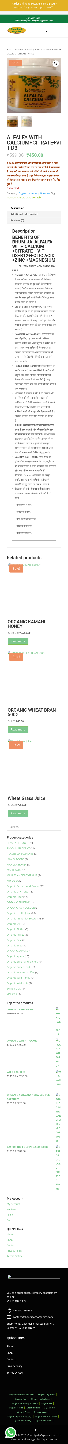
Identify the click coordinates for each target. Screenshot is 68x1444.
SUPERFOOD (14, 988)
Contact (11, 1245)
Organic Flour (15, 896)
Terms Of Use (15, 1256)
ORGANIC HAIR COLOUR (21, 907)
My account (13, 1204)
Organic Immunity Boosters (29, 49)
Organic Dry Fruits (17, 891)
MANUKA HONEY (17, 864)
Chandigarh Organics (38, 1435)
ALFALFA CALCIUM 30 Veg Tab (24, 197)
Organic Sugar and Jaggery (22, 961)
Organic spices (15, 956)
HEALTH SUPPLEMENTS (20, 853)
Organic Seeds (15, 945)
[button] (55, 63)
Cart (9, 1220)
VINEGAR (12, 994)
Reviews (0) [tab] (17, 220)
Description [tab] (17, 208)
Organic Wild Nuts (17, 983)
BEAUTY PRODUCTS (18, 843)
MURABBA (13, 880)
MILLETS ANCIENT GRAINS (22, 875)
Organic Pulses (15, 934)
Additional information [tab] (24, 214)
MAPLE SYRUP (15, 869)
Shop (10, 1240)
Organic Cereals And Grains (23, 886)
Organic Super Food (18, 967)
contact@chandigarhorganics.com (33, 1317)
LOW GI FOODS (15, 859)
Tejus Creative (49, 1439)
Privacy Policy (14, 1250)
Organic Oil (13, 923)
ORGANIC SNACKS (17, 950)
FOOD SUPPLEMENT (18, 848)
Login (10, 1214)
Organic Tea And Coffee (21, 972)
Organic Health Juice (19, 913)
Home (10, 49)
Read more (18, 641)
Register (11, 1209)
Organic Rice (14, 940)
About (10, 1234)
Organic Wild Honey (18, 977)
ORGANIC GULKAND (18, 902)
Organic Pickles (16, 929)
